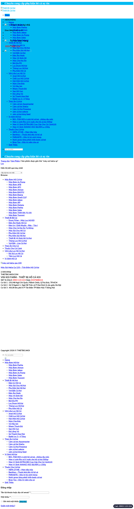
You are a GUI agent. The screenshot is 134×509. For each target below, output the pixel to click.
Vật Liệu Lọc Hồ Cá (17, 73)
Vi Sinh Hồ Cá (11, 258)
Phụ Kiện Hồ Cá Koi (17, 233)
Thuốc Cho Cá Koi (16, 129)
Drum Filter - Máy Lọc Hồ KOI (21, 220)
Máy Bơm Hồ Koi (16, 25)
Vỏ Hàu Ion (17, 86)
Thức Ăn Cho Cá (12, 246)
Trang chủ (5, 161)
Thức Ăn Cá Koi (15, 101)
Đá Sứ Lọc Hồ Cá (16, 253)
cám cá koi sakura (20, 111)
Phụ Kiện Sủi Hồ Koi (21, 50)
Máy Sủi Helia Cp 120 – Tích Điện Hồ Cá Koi (20, 267)
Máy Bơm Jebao (19, 32)
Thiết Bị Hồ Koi (15, 43)
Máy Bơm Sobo (19, 37)
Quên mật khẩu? (8, 506)
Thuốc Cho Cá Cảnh (13, 248)
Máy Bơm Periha (20, 27)
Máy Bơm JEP (14, 202)
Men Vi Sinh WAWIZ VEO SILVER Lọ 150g (31, 127)
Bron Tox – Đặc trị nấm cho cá (26, 142)
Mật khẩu (6, 497)
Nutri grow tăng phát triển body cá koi (29, 139)
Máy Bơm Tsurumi (20, 40)
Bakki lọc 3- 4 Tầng (21, 99)
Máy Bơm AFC (15, 187)
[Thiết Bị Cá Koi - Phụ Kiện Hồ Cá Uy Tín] (8, 9)
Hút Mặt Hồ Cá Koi (21, 81)
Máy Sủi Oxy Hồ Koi (21, 48)
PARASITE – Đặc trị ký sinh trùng (27, 137)
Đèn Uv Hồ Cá (19, 45)
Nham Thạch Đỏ (20, 88)
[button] (10, 20)
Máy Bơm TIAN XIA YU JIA (20, 212)
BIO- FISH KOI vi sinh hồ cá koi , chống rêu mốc (33, 119)
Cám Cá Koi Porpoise (22, 109)
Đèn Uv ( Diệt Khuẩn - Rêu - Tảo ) (23, 225)
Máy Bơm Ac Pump (21, 35)
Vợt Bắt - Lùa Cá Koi (18, 243)
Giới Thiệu (13, 145)
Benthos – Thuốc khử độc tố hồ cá (27, 134)
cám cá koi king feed (21, 114)
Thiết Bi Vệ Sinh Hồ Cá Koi (20, 238)
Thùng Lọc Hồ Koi (20, 68)
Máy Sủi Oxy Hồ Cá (17, 230)
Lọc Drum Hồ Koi (20, 65)
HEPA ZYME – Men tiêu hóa (25, 132)
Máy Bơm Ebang (16, 195)
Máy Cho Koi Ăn (19, 60)
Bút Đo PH (17, 63)
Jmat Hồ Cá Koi (19, 76)
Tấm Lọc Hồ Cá (15, 256)
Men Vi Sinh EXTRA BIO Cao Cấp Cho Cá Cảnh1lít (34, 124)
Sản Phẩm (15, 161)
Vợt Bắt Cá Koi (19, 53)
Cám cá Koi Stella (20, 106)
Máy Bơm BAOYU (16, 192)
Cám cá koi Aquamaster (23, 104)
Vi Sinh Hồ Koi (15, 116)
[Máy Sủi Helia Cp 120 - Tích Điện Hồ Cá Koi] (11, 263)
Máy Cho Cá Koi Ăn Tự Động (21, 228)
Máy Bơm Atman (20, 30)
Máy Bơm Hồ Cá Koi (13, 179)
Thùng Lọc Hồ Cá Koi (18, 241)
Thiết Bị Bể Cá (11, 218)
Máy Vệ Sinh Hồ (19, 58)
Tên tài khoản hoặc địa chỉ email (15, 492)
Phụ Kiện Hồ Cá (19, 71)
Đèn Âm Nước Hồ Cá (17, 223)
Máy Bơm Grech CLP (18, 197)
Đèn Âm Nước (19, 55)
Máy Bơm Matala (16, 205)
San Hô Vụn (18, 91)
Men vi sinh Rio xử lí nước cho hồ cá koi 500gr (32, 122)
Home (11, 22)
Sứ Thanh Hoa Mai (21, 96)
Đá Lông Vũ (18, 94)
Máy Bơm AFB (15, 184)
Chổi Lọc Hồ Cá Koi (21, 78)
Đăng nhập (23, 501)
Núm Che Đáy (19, 83)
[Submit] (5, 152)
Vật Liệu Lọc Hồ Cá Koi (15, 251)
